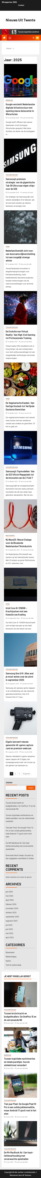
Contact (21, 5)
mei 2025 (9, 933)
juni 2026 (9, 892)
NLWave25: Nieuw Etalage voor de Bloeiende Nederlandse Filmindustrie (19, 543)
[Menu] (9, 38)
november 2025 (12, 908)
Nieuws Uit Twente (20, 20)
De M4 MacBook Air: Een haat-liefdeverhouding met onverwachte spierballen (19, 846)
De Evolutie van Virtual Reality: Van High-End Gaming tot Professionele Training (20, 334)
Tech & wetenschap (12, 175)
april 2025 (10, 937)
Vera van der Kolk (25, 264)
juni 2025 (9, 929)
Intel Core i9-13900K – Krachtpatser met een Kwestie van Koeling (16, 611)
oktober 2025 (11, 913)
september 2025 (12, 917)
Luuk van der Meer (28, 118)
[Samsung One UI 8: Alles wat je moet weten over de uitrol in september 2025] (20, 650)
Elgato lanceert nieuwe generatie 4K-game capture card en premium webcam (19, 745)
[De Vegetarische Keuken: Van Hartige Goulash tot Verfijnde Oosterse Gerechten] (20, 379)
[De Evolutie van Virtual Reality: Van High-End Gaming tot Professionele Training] (20, 308)
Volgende (26, 774)
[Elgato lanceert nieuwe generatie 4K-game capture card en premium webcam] (20, 718)
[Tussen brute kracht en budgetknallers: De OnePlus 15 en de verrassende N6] (20, 994)
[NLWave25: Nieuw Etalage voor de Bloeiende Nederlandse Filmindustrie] (20, 516)
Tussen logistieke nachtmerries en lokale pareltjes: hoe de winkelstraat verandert (20, 818)
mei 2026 (9, 896)
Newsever (14, 1175)
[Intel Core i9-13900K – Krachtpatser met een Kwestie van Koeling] (20, 584)
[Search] (33, 38)
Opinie (8, 246)
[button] (9, 38)
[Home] (4, 37)
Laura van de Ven (25, 413)
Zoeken (9, 783)
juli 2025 (9, 925)
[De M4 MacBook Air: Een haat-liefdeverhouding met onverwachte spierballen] (20, 1133)
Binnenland (9, 100)
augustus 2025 (12, 921)
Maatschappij (10, 535)
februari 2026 (11, 904)
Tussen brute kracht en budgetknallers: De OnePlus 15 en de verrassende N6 (20, 806)
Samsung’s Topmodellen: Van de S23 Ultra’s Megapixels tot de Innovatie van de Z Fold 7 (20, 474)
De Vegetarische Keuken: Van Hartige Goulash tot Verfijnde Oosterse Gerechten (20, 406)
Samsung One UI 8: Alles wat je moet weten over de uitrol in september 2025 (20, 676)
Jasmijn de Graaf (27, 192)
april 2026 (10, 900)
